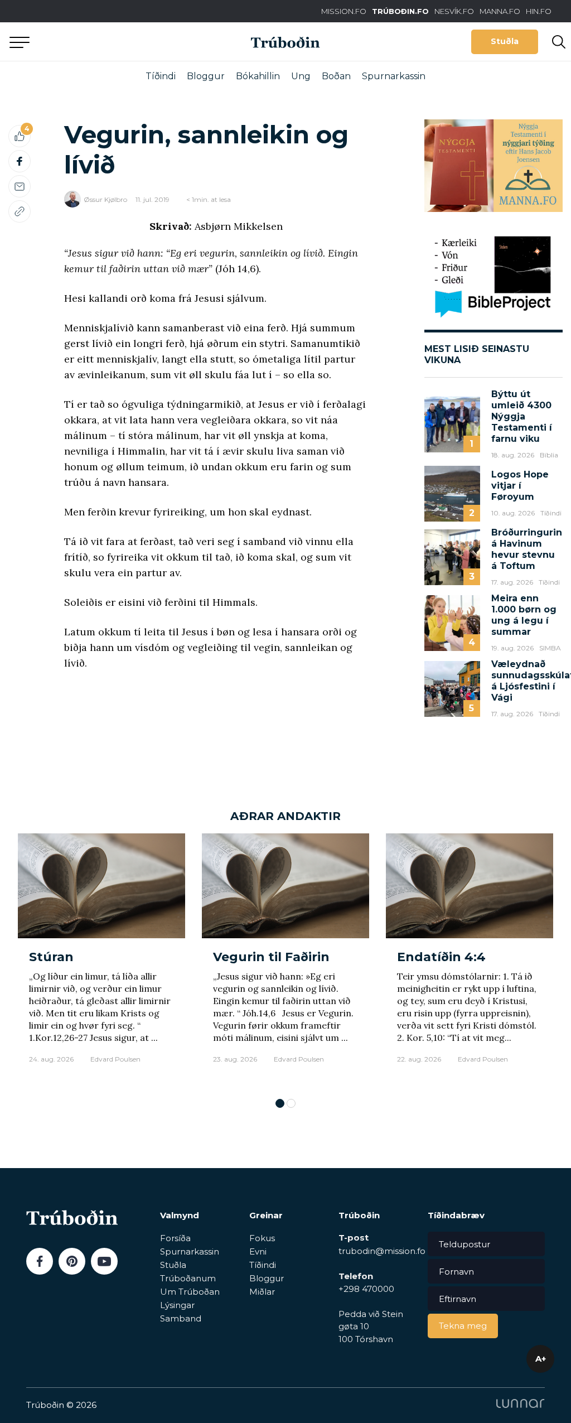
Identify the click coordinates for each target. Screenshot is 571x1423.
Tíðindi (161, 76)
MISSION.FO (343, 11)
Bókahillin (258, 76)
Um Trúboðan (190, 1291)
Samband (180, 1318)
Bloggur (206, 76)
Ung (301, 76)
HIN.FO (538, 11)
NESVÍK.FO (454, 11)
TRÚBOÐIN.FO (400, 11)
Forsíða (175, 1238)
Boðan (336, 76)
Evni (258, 1251)
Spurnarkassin (393, 76)
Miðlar (262, 1291)
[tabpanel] (101, 960)
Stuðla (505, 41)
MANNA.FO (500, 11)
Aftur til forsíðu (103, 41)
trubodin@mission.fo (381, 1251)
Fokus (262, 1238)
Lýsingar (177, 1305)
